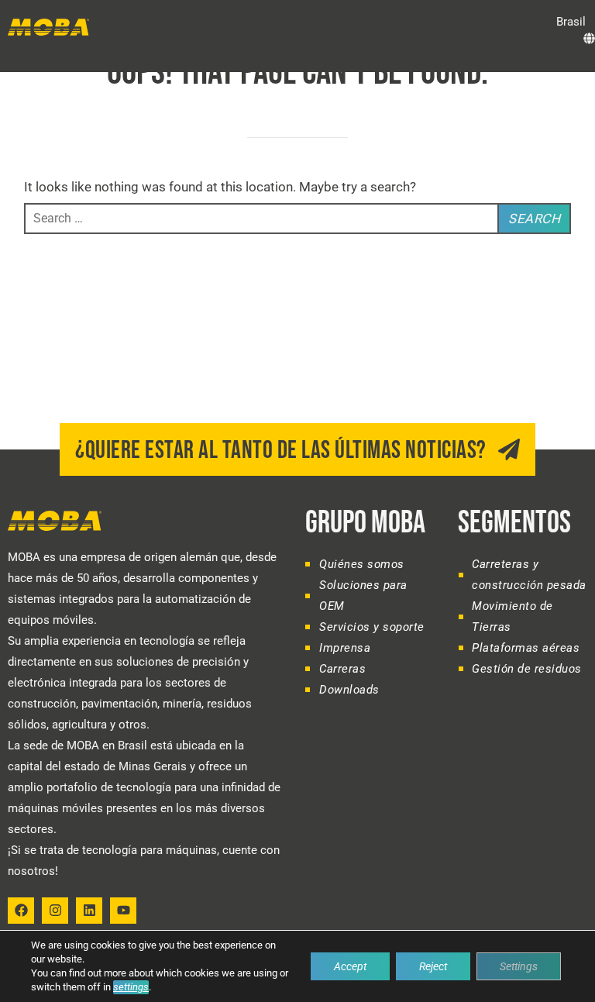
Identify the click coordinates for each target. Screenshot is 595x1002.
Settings (519, 966)
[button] (573, 22)
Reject (433, 966)
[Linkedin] (89, 910)
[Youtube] (123, 910)
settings (131, 987)
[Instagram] (55, 910)
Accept (350, 966)
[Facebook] (21, 910)
